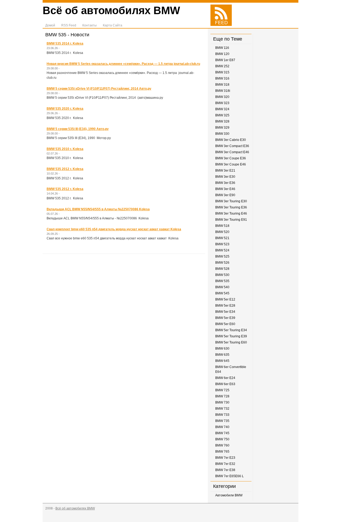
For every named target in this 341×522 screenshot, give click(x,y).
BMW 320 (222, 97)
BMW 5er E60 (225, 324)
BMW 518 (222, 226)
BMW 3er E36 (225, 183)
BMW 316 (222, 78)
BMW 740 (222, 427)
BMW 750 (222, 439)
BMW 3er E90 (225, 195)
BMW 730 (222, 402)
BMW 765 (222, 451)
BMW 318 (222, 84)
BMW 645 (222, 361)
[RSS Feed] (221, 25)
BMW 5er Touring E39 (231, 336)
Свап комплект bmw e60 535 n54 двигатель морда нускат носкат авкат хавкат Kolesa (114, 229)
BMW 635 (222, 355)
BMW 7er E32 (225, 464)
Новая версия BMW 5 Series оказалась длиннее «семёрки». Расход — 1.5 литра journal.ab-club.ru (123, 64)
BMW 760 (222, 445)
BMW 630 (222, 348)
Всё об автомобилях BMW (111, 10)
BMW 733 (222, 415)
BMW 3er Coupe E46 (230, 164)
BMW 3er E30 (225, 177)
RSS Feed (68, 25)
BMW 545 (222, 293)
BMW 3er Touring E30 (231, 201)
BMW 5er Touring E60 (231, 342)
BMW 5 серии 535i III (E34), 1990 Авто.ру (78, 129)
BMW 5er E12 (225, 299)
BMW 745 (222, 433)
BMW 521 (222, 238)
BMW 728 (222, 396)
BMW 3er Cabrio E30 (230, 140)
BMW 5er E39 (225, 318)
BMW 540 (222, 287)
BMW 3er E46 (225, 189)
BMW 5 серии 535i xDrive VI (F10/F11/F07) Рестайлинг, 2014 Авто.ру (99, 88)
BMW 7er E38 (225, 470)
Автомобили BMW (228, 495)
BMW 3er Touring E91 (231, 220)
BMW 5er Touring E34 (231, 330)
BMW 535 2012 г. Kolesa (65, 169)
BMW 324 (222, 109)
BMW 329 (222, 127)
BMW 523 (222, 244)
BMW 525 (222, 256)
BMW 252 (222, 66)
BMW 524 (222, 250)
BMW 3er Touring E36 (231, 207)
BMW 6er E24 (225, 378)
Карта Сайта (112, 25)
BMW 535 (222, 281)
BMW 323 (222, 103)
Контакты (89, 25)
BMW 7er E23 (225, 458)
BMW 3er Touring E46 (231, 213)
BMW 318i (222, 91)
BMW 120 (222, 54)
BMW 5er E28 (225, 305)
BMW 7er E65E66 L (229, 476)
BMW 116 (222, 48)
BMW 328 (222, 121)
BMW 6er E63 (225, 384)
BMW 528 (222, 269)
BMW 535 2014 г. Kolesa (65, 43)
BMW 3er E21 (225, 170)
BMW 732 (222, 408)
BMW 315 (222, 72)
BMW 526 (222, 262)
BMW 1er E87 (225, 60)
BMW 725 (222, 390)
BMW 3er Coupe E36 (230, 158)
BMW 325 (222, 115)
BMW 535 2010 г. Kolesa (65, 149)
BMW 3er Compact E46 (232, 152)
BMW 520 (222, 232)
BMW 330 (222, 134)
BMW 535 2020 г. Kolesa (65, 108)
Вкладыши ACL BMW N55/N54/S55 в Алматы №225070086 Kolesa (98, 209)
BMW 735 (222, 421)
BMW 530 (222, 275)
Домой (50, 25)
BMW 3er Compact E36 (232, 146)
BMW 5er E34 (225, 312)
